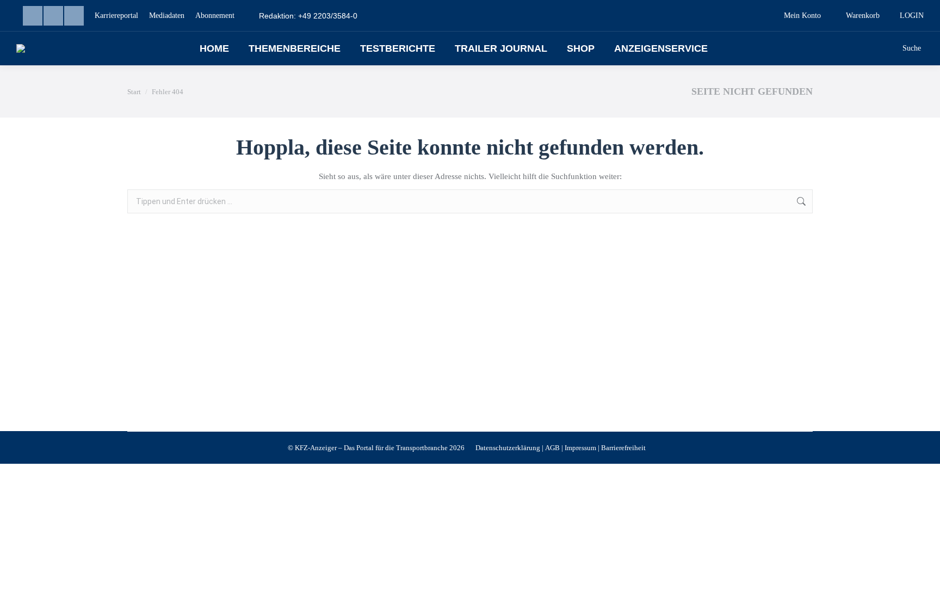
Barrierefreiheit (623, 448)
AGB (552, 448)
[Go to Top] (924, 592)
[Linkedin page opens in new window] (32, 16)
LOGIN (912, 15)
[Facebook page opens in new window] (53, 16)
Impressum (580, 448)
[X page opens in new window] (74, 16)
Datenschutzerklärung (507, 448)
